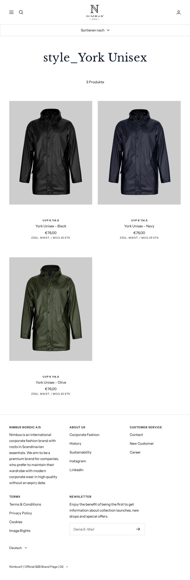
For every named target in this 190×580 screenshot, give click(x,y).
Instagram (78, 461)
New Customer (142, 443)
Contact (136, 434)
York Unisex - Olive (51, 382)
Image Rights (19, 530)
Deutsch (15, 548)
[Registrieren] (138, 529)
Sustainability (81, 452)
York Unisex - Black (50, 226)
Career (135, 452)
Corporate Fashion (84, 434)
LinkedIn (76, 470)
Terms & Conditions (25, 504)
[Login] (179, 12)
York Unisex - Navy (139, 226)
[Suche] (21, 12)
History (75, 443)
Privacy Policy (20, 513)
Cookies (15, 522)
